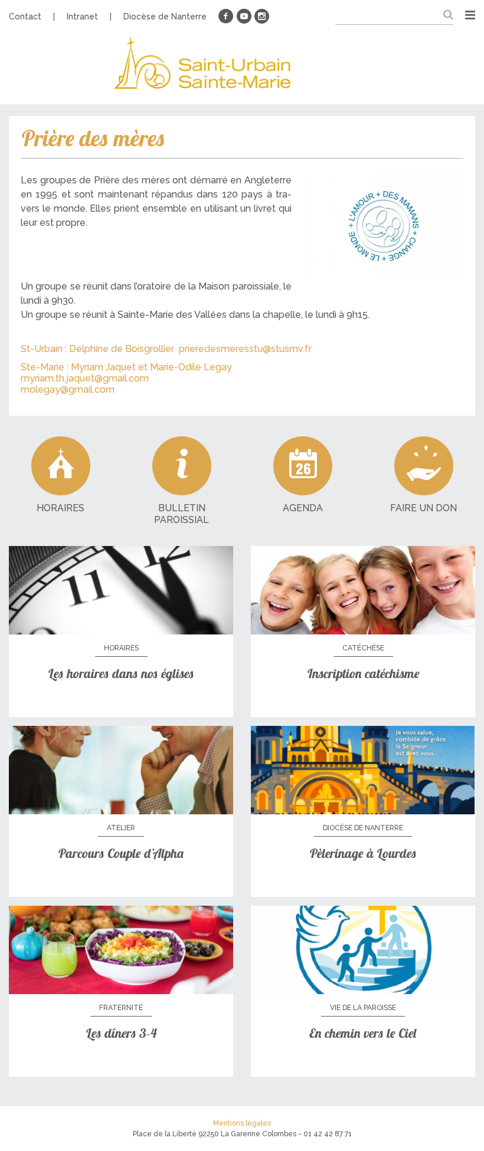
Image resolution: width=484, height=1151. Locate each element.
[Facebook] (226, 16)
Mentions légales (242, 1123)
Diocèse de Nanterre (165, 16)
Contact (25, 16)
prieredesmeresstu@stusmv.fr (245, 348)
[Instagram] (261, 16)
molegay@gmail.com (68, 389)
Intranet (82, 16)
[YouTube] (243, 16)
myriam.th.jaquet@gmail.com (85, 378)
